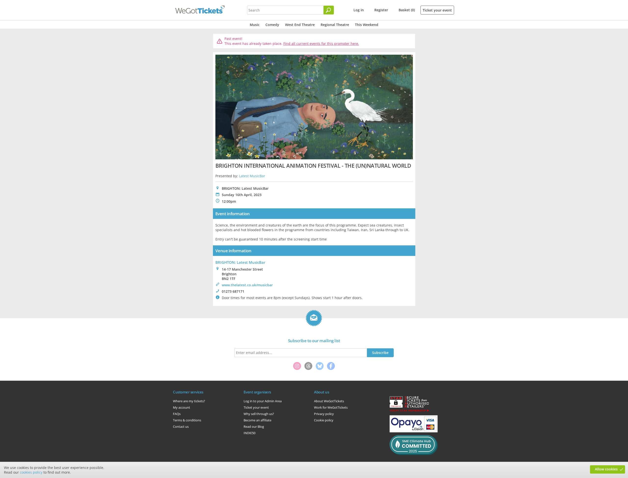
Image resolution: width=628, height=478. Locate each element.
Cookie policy (323, 420)
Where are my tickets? (189, 401)
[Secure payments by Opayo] (414, 431)
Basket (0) (407, 10)
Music (255, 24)
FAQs (177, 414)
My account (181, 407)
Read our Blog (254, 426)
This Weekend (366, 24)
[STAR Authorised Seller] (409, 411)
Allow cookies (606, 469)
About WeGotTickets (329, 401)
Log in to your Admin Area (263, 401)
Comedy (272, 24)
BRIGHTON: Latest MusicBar (240, 262)
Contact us (181, 426)
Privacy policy (324, 414)
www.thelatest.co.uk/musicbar (247, 285)
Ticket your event (437, 10)
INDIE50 (249, 433)
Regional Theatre (335, 24)
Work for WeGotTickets (331, 407)
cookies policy (31, 472)
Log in (358, 10)
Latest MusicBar (252, 176)
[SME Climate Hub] (414, 454)
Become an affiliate (257, 420)
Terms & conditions (187, 420)
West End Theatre (300, 24)
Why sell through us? (259, 414)
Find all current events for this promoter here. (321, 43)
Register (381, 10)
